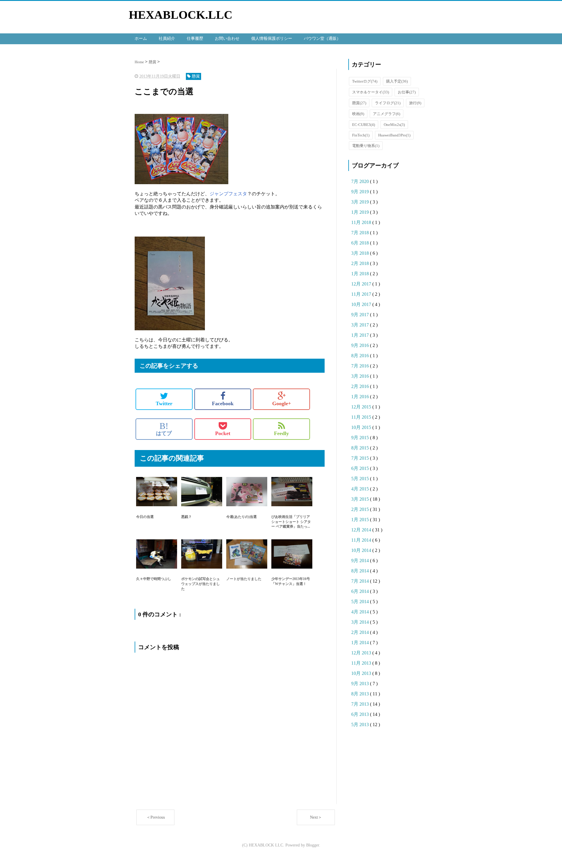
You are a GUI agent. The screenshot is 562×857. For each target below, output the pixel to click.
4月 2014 (360, 611)
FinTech (360, 135)
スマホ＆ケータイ (370, 92)
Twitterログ (364, 81)
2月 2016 (360, 386)
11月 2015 (361, 417)
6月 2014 (360, 591)
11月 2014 (361, 540)
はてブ (164, 429)
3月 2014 (360, 622)
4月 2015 (360, 488)
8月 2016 (360, 355)
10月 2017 (361, 304)
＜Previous (155, 817)
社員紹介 (167, 38)
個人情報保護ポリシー (271, 38)
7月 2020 (360, 181)
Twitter (164, 403)
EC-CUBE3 (363, 124)
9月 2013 (360, 683)
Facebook (223, 403)
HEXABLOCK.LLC (180, 14)
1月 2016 (360, 396)
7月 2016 (360, 365)
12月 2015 (361, 406)
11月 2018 (361, 222)
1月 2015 (360, 519)
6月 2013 (360, 714)
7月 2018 (360, 232)
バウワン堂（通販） (322, 38)
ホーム (141, 38)
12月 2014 (361, 529)
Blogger (312, 845)
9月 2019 (360, 191)
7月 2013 (360, 704)
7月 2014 (360, 581)
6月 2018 (360, 242)
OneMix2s (394, 124)
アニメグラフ (386, 114)
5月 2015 (360, 478)
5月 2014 (360, 601)
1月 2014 (360, 642)
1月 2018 (360, 273)
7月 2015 (360, 458)
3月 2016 (360, 376)
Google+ (281, 403)
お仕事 (407, 92)
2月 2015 (360, 509)
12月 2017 (361, 283)
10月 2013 (361, 673)
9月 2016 (360, 345)
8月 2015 (360, 447)
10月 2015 (361, 427)
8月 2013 (360, 693)
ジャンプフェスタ (228, 193)
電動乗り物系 (365, 145)
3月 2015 (360, 499)
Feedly (281, 433)
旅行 (415, 103)
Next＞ (316, 817)
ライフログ (387, 103)
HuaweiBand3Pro (394, 135)
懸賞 (359, 103)
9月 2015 (360, 437)
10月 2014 (361, 550)
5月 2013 (360, 724)
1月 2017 (360, 335)
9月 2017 (360, 314)
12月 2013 (361, 652)
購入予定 (397, 81)
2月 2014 (360, 632)
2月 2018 (360, 263)
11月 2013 (361, 663)
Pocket (222, 433)
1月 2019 (360, 212)
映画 (358, 114)
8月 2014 (360, 570)
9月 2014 (360, 560)
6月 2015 (360, 468)
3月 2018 (360, 253)
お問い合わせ (227, 38)
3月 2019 (360, 201)
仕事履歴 (195, 38)
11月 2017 (361, 294)
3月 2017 (360, 324)
